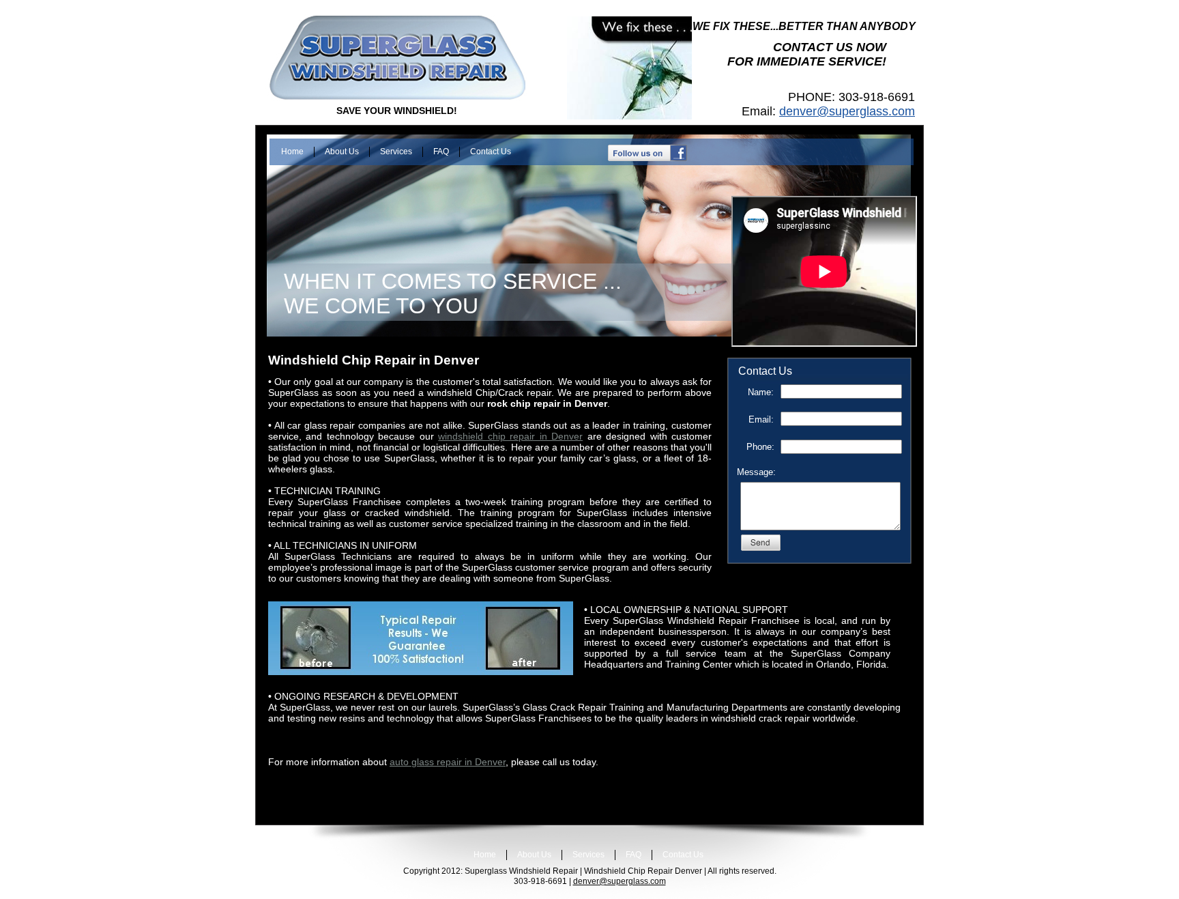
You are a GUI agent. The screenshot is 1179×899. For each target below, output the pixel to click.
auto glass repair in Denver (448, 761)
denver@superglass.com (847, 111)
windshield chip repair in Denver (510, 436)
